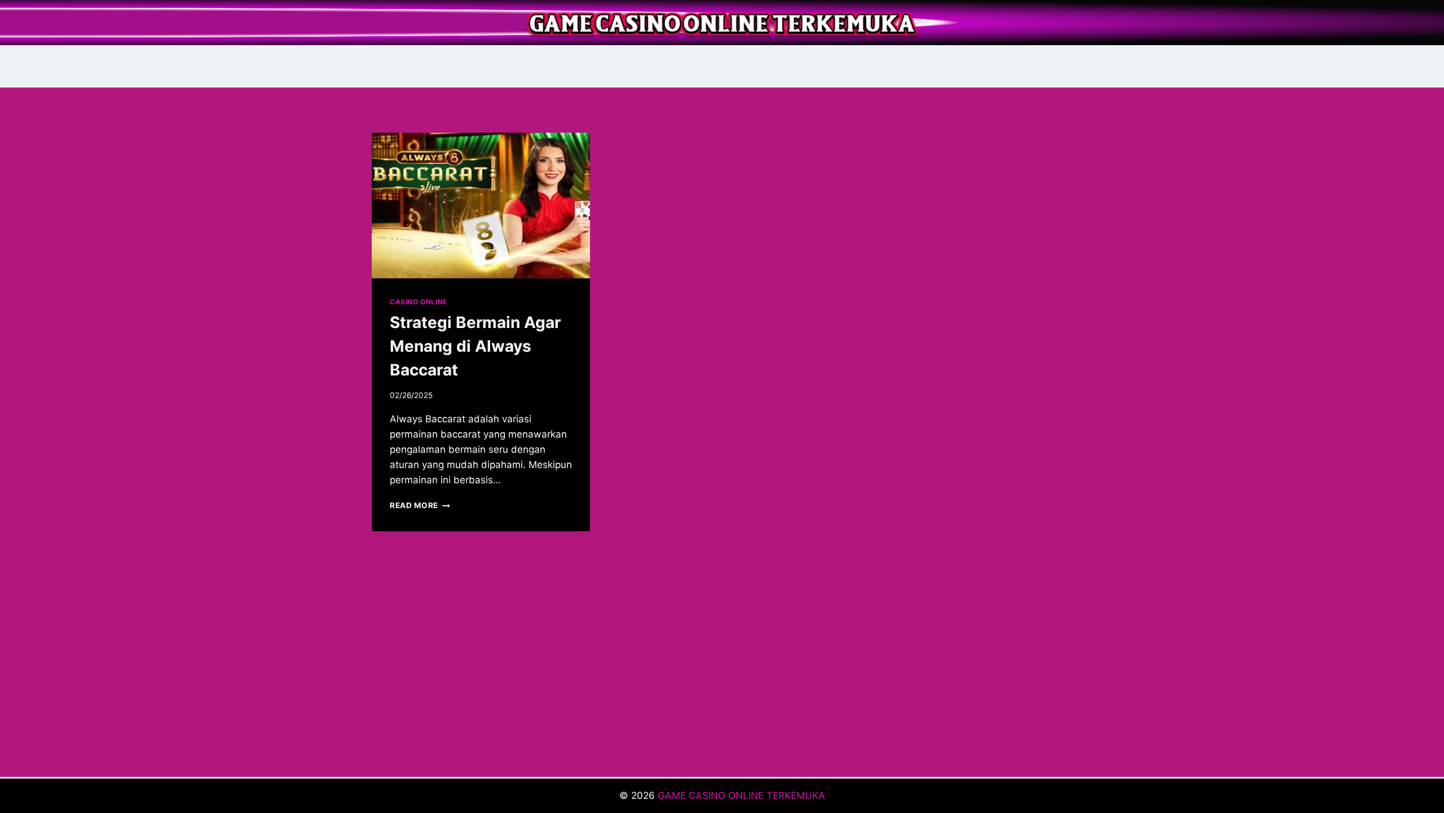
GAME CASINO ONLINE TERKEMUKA (741, 795)
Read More (420, 505)
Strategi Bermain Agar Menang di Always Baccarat (475, 346)
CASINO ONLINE (418, 302)
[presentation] (481, 205)
